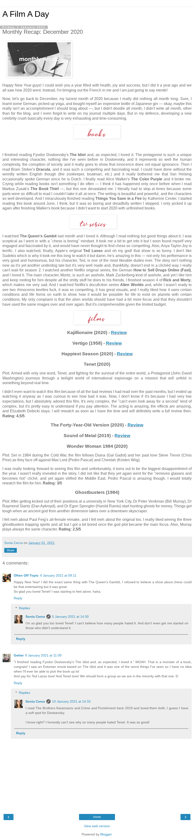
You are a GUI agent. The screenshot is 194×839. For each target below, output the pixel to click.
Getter (19, 655)
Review (119, 332)
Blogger (106, 834)
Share (10, 550)
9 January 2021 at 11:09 (43, 655)
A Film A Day (25, 13)
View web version (97, 826)
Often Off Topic (26, 575)
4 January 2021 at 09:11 (58, 575)
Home (97, 817)
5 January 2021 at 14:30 (70, 616)
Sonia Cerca (35, 616)
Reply (18, 598)
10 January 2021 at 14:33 (71, 701)
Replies (24, 608)
